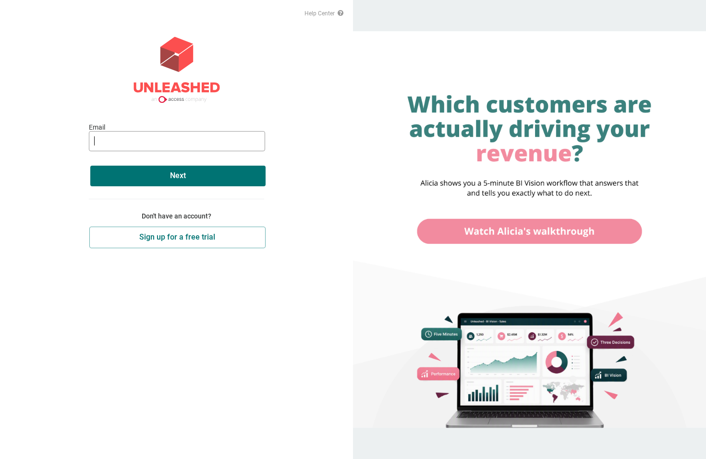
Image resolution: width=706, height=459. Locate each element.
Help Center (320, 13)
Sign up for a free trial (177, 237)
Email (97, 127)
